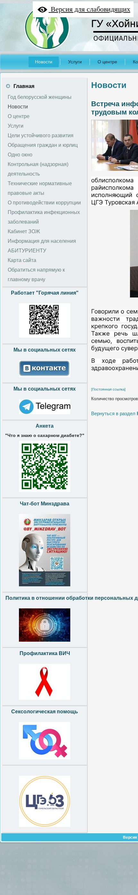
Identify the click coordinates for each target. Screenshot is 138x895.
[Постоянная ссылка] (108, 389)
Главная (23, 86)
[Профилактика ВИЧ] (44, 701)
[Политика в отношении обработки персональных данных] (44, 643)
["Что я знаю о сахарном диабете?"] (44, 493)
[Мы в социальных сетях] (44, 378)
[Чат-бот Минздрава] (44, 587)
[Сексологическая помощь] (44, 761)
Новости (108, 85)
